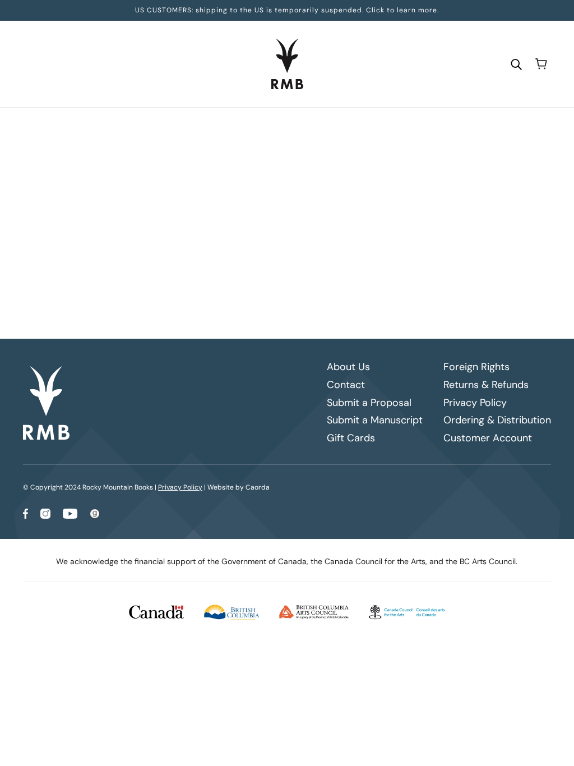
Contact (346, 384)
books (374, 265)
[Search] (516, 64)
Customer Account (487, 438)
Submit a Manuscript (375, 420)
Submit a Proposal (369, 402)
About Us (348, 366)
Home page (265, 265)
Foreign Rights (476, 366)
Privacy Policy (475, 402)
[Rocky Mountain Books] (287, 64)
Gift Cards (351, 438)
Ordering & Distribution (497, 420)
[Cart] (541, 64)
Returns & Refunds (486, 384)
